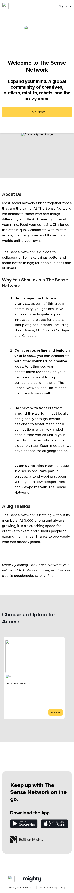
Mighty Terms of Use (21, 887)
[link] (34, 678)
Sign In (65, 6)
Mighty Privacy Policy (52, 887)
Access (55, 712)
